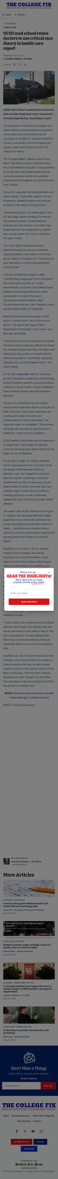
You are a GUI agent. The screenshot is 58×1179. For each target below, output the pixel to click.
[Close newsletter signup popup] (49, 572)
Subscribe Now (29, 601)
